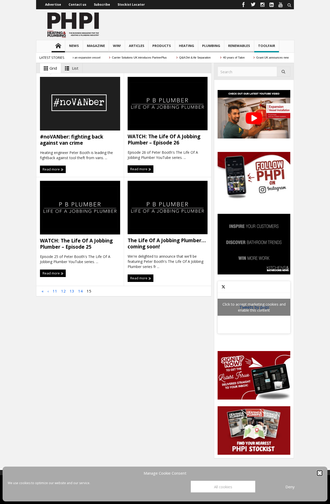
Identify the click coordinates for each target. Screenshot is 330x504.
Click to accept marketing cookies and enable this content (254, 307)
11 (55, 291)
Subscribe (102, 4)
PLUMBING (211, 45)
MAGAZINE (96, 45)
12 (63, 291)
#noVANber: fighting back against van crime (71, 140)
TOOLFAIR (266, 45)
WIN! (117, 45)
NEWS (74, 45)
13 (72, 291)
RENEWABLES (239, 45)
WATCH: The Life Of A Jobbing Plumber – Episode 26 (164, 139)
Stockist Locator (131, 4)
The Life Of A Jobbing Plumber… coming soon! (167, 243)
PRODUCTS (161, 45)
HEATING (186, 45)
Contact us (77, 4)
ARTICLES (136, 45)
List (74, 68)
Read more (52, 169)
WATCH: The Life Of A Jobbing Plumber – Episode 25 (76, 244)
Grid (52, 68)
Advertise (53, 4)
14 (80, 291)
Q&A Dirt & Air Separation (188, 57)
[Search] (283, 72)
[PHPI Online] (73, 24)
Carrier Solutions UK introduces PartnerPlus (133, 57)
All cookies (223, 486)
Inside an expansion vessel (77, 57)
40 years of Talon (227, 57)
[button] (319, 473)
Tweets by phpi (254, 307)
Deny (290, 486)
